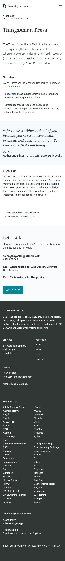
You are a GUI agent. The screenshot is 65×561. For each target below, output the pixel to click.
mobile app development (43, 324)
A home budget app (13, 523)
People (39, 345)
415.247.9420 (9, 373)
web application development (30, 320)
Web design (9, 349)
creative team (52, 183)
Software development (14, 345)
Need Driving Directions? (15, 384)
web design (8, 320)
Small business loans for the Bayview (22, 533)
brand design (53, 316)
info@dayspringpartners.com (17, 376)
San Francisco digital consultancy (20, 316)
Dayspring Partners (13, 310)
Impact (39, 350)
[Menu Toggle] (60, 6)
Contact (7, 367)
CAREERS (40, 359)
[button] (21, 213)
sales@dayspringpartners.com (22, 256)
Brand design (9, 353)
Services (7, 340)
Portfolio (41, 340)
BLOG (38, 355)
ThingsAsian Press (13, 93)
